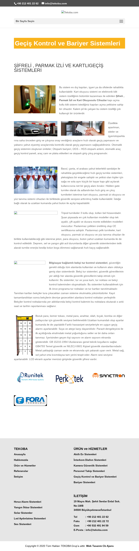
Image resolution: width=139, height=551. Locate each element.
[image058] (69, 387)
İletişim (18, 476)
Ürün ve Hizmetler (25, 465)
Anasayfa (20, 454)
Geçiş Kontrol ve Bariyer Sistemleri (95, 476)
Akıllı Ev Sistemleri (85, 454)
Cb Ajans (108, 545)
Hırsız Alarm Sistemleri (27, 501)
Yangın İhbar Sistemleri (28, 507)
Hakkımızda (21, 459)
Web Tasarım (94, 545)
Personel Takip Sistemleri (89, 471)
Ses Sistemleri (22, 524)
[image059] (108, 378)
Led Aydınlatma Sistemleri (30, 518)
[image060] (30, 405)
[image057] (30, 382)
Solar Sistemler (23, 512)
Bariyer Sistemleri (84, 482)
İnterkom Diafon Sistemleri (90, 459)
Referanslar (21, 471)
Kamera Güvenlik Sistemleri (91, 465)
